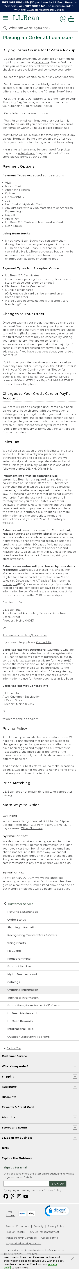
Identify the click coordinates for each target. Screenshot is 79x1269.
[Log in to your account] (63, 19)
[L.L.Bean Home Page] (31, 19)
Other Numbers (32, 828)
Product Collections (17, 1226)
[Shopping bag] (72, 19)
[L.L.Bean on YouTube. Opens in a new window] (25, 1196)
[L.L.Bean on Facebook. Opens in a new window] (5, 1196)
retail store (42, 62)
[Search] (6, 28)
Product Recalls (15, 1231)
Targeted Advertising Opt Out (23, 1243)
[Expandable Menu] (5, 18)
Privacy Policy (53, 1190)
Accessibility (48, 1237)
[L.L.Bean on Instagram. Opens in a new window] (19, 1196)
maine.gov (10, 584)
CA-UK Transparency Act (44, 1231)
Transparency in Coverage (21, 1237)
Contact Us (43, 642)
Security (39, 1226)
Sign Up (58, 1183)
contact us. (10, 355)
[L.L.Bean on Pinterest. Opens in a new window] (12, 1196)
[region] (39, 6)
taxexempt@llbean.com (21, 719)
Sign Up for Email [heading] (15, 1167)
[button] (57, 1210)
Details (59, 9)
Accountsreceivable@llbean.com (25, 635)
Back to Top (14, 1048)
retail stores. (26, 153)
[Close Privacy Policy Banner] (72, 1258)
